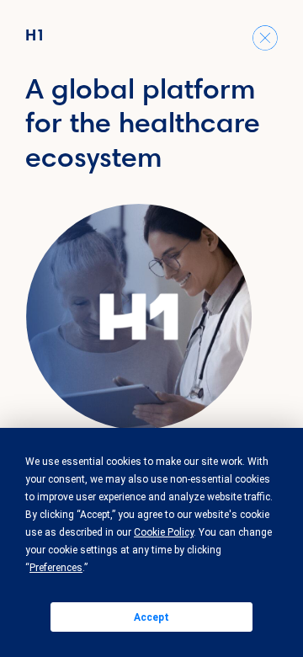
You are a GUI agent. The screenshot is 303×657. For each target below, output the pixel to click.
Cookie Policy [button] (164, 532)
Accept (151, 617)
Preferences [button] (55, 568)
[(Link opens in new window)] (138, 316)
